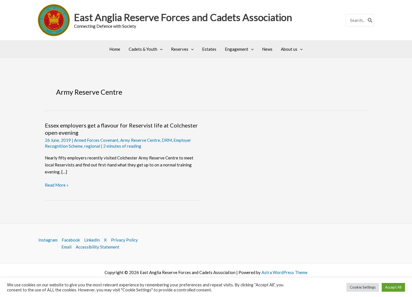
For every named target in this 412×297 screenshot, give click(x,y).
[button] (160, 49)
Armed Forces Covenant (96, 140)
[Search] (370, 20)
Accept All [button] (393, 287)
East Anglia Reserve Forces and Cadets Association (183, 17)
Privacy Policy (124, 239)
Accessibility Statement (97, 246)
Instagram (47, 239)
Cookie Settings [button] (363, 287)
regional (92, 145)
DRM (167, 140)
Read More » (56, 185)
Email (66, 246)
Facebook (71, 239)
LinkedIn (92, 239)
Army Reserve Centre (140, 140)
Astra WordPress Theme (284, 272)
